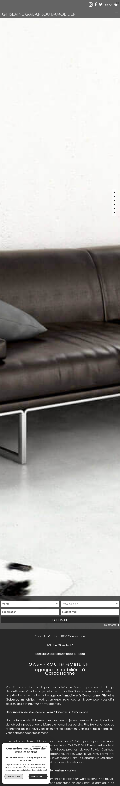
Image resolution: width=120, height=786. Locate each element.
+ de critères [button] (108, 624)
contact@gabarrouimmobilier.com (60, 653)
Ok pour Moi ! (38, 776)
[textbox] (90, 603)
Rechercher (60, 619)
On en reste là (37, 746)
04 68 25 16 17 (63, 645)
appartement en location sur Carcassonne (68, 778)
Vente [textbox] (6, 603)
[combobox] (30, 604)
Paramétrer (14, 776)
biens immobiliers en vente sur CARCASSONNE (57, 745)
